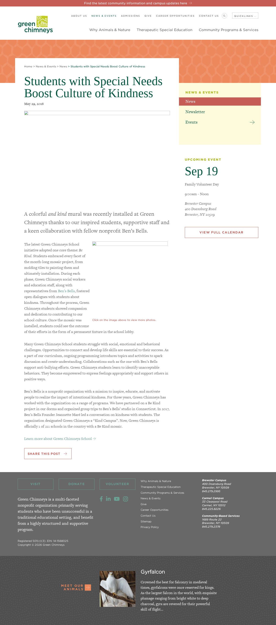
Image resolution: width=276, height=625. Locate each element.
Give (148, 15)
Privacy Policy (150, 527)
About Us (79, 15)
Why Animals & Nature (109, 30)
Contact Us (209, 15)
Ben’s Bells (66, 290)
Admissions (130, 15)
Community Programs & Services (228, 30)
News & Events (104, 15)
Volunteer (117, 484)
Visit (35, 484)
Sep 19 (201, 171)
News (63, 66)
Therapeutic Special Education (164, 30)
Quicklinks (243, 16)
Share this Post (44, 453)
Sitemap (146, 521)
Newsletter (195, 112)
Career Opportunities (175, 15)
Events (191, 122)
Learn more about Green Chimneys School (58, 438)
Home (28, 66)
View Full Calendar (221, 232)
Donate (76, 484)
